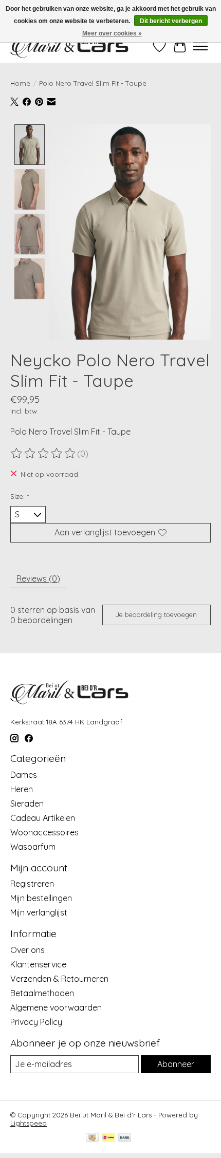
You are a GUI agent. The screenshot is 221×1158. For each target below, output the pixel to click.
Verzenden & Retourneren (59, 979)
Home (20, 83)
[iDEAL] (108, 1138)
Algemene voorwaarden (56, 1007)
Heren (21, 789)
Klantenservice (38, 964)
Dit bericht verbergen (171, 21)
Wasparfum (33, 847)
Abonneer (175, 1064)
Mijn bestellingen (41, 898)
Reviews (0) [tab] (38, 578)
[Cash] (92, 1138)
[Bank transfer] (125, 1138)
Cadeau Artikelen (42, 818)
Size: (19, 496)
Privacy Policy (36, 1022)
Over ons (27, 950)
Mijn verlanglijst (38, 912)
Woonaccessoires (44, 832)
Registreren (32, 884)
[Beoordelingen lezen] (43, 453)
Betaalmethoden (42, 993)
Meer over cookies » (112, 33)
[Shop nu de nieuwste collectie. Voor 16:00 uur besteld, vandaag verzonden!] (73, 46)
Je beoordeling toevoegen (156, 614)
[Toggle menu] (200, 46)
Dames (23, 775)
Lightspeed (28, 1123)
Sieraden (27, 803)
